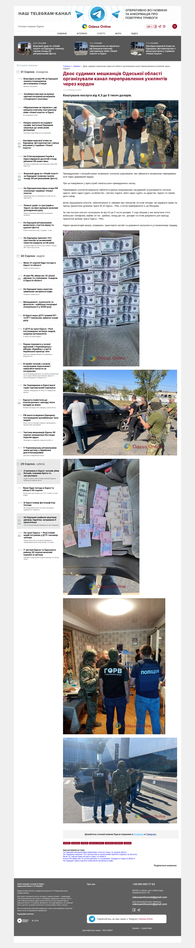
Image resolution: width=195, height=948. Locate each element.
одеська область (96, 843)
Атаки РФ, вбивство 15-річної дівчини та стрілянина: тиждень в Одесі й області (99, 858)
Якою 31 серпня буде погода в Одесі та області (84, 856)
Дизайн (135, 928)
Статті (101, 33)
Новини (62, 33)
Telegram (151, 834)
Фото (118, 33)
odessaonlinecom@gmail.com (149, 904)
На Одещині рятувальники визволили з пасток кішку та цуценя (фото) (94, 852)
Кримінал (118, 843)
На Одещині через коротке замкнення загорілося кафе (88, 860)
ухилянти (109, 843)
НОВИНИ (85, 843)
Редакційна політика (25, 914)
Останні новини (27, 65)
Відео (134, 33)
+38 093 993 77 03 (143, 884)
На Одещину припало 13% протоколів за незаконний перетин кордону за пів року (100, 854)
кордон (67, 843)
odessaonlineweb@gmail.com (149, 897)
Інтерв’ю (82, 33)
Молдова (75, 843)
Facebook (139, 834)
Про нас (91, 884)
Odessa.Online (145, 919)
